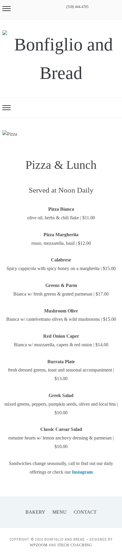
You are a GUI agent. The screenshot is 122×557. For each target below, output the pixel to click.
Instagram (82, 472)
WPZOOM (39, 545)
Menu (59, 512)
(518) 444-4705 (77, 7)
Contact (85, 512)
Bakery (35, 512)
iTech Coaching (74, 545)
